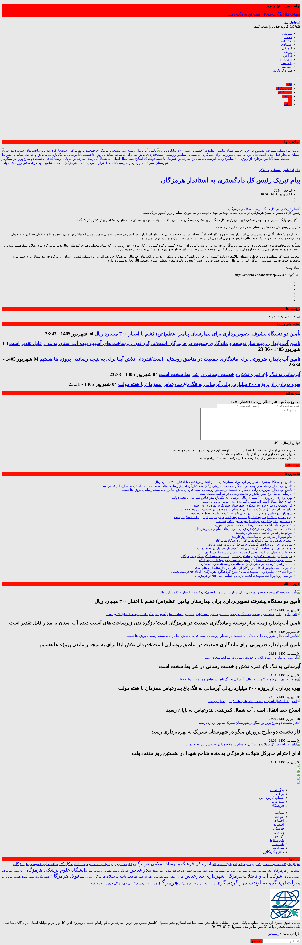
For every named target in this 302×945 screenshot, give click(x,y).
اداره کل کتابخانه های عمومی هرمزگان (46, 864)
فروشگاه (278, 805)
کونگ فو (94, 883)
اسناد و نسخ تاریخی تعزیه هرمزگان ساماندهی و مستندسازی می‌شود (246, 564)
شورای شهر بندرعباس (139, 876)
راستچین (273, 934)
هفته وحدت (149, 883)
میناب (212, 883)
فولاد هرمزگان (64, 876)
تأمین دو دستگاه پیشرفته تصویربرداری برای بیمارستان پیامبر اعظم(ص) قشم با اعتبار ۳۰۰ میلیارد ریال (230, 150)
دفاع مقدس (18, 871)
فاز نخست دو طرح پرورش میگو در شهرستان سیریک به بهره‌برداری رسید (243, 505)
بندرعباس (140, 870)
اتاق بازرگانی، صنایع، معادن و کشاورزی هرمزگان (267, 864)
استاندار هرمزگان (286, 870)
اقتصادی (286, 44)
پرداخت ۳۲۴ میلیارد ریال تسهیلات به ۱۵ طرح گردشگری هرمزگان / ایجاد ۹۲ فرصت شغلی (231, 571)
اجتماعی (286, 41)
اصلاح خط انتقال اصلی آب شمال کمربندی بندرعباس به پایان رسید (98, 158)
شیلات (121, 876)
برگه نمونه (277, 790)
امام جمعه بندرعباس (196, 870)
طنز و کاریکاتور (282, 70)
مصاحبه (287, 66)
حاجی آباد (98, 871)
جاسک (116, 871)
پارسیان (139, 883)
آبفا (298, 864)
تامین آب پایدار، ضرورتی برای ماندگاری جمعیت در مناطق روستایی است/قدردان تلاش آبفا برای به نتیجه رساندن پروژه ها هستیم (168, 154)
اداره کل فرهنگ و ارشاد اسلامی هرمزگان (172, 863)
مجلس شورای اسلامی (23, 877)
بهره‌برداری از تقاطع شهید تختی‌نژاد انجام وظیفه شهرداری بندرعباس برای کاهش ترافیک (233, 517)
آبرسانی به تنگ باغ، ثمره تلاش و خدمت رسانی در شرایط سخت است (229, 374)
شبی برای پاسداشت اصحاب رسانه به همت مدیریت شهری (253, 525)
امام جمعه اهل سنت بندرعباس (224, 870)
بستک (155, 871)
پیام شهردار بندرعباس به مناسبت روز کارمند (262, 536)
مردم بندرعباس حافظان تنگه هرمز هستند (264, 532)
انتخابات (181, 870)
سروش (287, 96)
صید (82, 876)
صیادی (88, 876)
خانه (289, 84)
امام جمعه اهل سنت (251, 871)
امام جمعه (267, 871)
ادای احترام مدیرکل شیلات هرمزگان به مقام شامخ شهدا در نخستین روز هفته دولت (57, 163)
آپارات (288, 104)
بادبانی (162, 871)
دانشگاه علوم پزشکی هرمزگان (56, 870)
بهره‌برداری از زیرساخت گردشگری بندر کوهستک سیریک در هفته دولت (244, 548)
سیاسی (287, 33)
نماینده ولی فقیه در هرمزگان (193, 883)
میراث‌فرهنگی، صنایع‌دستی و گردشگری (258, 882)
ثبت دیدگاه (293, 465)
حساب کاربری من (271, 798)
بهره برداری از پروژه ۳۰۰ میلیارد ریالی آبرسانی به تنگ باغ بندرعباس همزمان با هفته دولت (208, 158)
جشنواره (107, 870)
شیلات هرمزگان (104, 876)
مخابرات (7, 876)
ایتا (290, 100)
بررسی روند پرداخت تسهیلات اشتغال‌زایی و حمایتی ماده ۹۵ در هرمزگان (243, 575)
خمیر (90, 871)
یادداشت (286, 63)
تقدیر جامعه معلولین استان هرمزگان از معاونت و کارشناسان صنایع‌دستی (243, 568)
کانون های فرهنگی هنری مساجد (117, 883)
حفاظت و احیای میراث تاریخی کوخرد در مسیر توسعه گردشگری (248, 552)
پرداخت (279, 794)
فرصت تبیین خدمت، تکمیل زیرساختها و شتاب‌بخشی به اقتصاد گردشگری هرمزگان (236, 556)
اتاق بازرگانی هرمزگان (224, 864)
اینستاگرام (285, 92)
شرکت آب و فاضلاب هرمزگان (253, 876)
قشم (46, 876)
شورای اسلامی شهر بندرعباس (168, 876)
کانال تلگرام (284, 88)
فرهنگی (287, 48)
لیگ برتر (39, 877)
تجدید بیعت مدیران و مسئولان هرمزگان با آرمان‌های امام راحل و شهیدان (243, 529)
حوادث (288, 37)
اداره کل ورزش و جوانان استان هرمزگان (106, 864)
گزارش (287, 55)
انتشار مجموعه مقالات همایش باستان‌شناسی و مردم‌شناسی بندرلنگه (245, 560)
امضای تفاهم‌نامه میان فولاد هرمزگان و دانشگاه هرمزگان (253, 540)
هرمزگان (167, 882)
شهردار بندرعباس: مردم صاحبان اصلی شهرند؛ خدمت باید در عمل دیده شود (241, 513)
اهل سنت (170, 870)
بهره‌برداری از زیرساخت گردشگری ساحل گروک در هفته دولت (250, 544)
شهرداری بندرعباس (204, 876)
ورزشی (287, 52)
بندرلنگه (124, 870)
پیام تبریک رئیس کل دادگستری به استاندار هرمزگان (230, 180)
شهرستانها (285, 59)
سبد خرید (277, 801)
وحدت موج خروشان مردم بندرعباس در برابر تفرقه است (254, 521)
